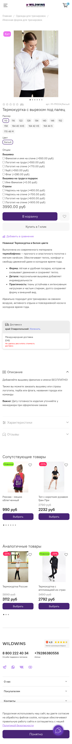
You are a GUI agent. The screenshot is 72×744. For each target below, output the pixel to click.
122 (21, 120)
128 (28, 120)
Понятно (36, 734)
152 (60, 120)
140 (44, 120)
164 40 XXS (18, 125)
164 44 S (48, 125)
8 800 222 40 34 (15, 653)
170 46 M (9, 131)
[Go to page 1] (3, 525)
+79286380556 (46, 653)
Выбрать (18, 516)
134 (36, 120)
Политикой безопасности (18, 725)
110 (5, 120)
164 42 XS (34, 125)
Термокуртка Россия (15, 586)
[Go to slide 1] (30, 99)
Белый (7, 142)
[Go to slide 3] (34, 99)
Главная (7, 15)
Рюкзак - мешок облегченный (12, 498)
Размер (7, 116)
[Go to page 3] (8, 525)
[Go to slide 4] (37, 99)
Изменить (35, 328)
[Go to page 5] (13, 525)
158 (6, 125)
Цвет (5, 137)
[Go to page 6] (15, 525)
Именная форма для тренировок (22, 19)
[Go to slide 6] (41, 99)
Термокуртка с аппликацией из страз (52, 588)
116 (13, 120)
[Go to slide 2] (32, 99)
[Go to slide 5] (39, 99)
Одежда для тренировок (31, 15)
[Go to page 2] (6, 525)
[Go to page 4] (10, 525)
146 (52, 120)
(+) (29, 158)
